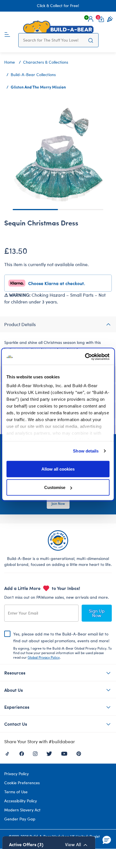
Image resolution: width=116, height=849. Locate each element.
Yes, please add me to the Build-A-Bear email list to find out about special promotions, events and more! (62, 645)
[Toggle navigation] (7, 34)
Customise (54, 487)
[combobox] (53, 40)
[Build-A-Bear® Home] (58, 27)
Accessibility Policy (20, 800)
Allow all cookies (58, 468)
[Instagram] (35, 753)
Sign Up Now (97, 613)
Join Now (58, 503)
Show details (86, 451)
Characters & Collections (45, 62)
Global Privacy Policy (44, 657)
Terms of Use (16, 791)
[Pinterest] (78, 753)
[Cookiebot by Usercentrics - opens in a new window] (85, 357)
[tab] (58, 324)
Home (9, 62)
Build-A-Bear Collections (33, 74)
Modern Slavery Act (22, 810)
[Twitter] (49, 753)
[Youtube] (64, 753)
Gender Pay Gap (19, 819)
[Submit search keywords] (91, 40)
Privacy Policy (16, 773)
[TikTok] (7, 753)
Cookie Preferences (22, 782)
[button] (90, 19)
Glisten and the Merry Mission (38, 87)
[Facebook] (21, 753)
